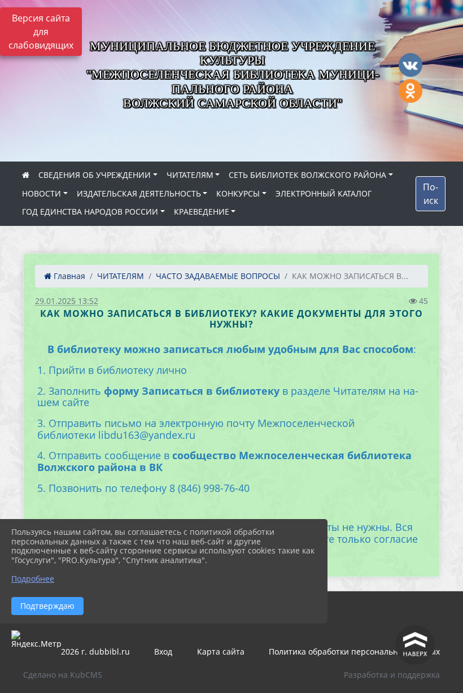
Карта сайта (220, 651)
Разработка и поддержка (392, 674)
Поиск (430, 194)
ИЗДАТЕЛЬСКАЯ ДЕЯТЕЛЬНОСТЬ (139, 193)
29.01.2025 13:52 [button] (66, 300)
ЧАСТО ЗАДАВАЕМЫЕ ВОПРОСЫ (218, 276)
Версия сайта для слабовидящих (40, 31)
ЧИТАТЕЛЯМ (190, 174)
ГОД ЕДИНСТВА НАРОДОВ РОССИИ (90, 211)
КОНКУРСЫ (238, 193)
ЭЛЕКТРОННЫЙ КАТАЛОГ (324, 193)
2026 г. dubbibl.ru (95, 651)
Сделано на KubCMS (62, 674)
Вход (163, 651)
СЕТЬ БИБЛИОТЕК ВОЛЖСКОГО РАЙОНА (307, 174)
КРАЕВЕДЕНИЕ (201, 211)
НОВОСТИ (41, 193)
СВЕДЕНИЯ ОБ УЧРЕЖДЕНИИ (94, 174)
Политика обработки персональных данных (354, 651)
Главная (68, 276)
